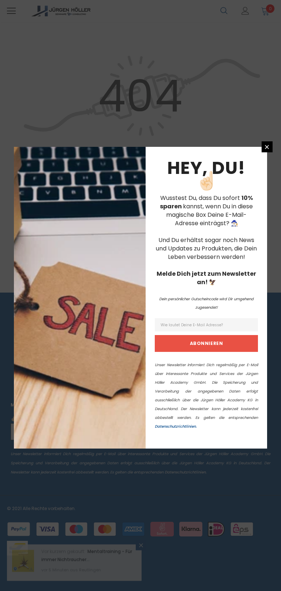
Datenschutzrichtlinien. (175, 426)
